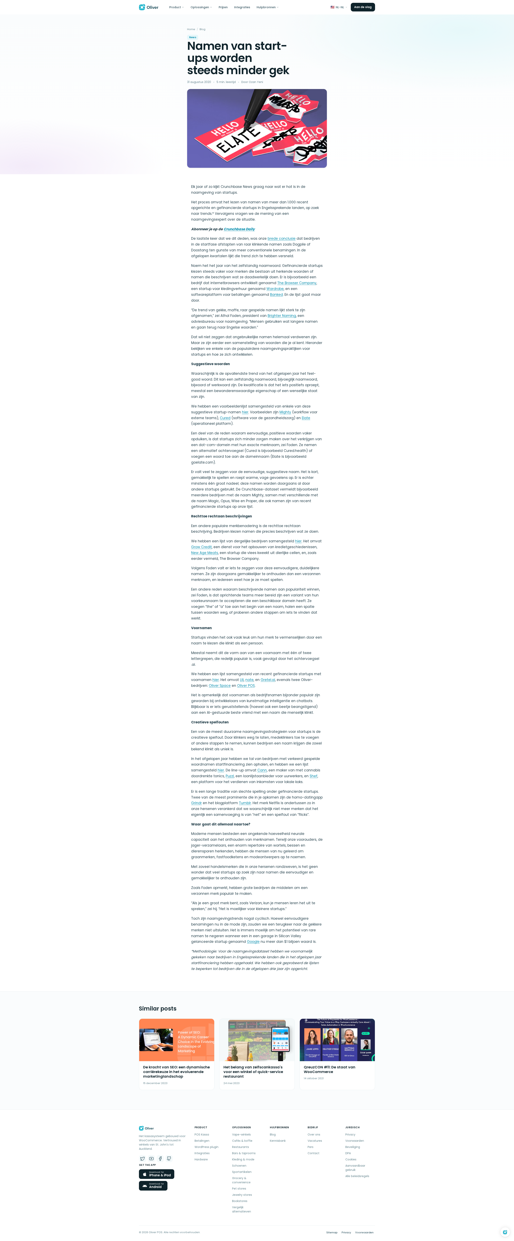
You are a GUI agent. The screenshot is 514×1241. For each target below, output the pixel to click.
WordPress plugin (206, 1147)
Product (175, 7)
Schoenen (239, 1166)
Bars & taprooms (244, 1153)
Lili (242, 679)
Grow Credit (201, 547)
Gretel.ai (268, 679)
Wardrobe (275, 288)
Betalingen (202, 1141)
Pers (310, 1147)
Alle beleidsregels (357, 1176)
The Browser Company (296, 283)
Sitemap (332, 1232)
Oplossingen (200, 7)
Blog (202, 29)
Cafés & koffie (242, 1141)
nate (249, 679)
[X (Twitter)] (142, 1158)
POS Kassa (202, 1134)
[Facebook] (160, 1158)
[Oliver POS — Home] (148, 7)
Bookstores (239, 1201)
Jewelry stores (242, 1195)
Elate (306, 418)
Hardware (201, 1159)
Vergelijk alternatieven (241, 1209)
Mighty (285, 412)
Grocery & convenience (241, 1180)
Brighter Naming (282, 315)
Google (253, 941)
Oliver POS (246, 685)
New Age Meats (204, 552)
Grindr (196, 803)
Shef (313, 776)
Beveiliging (352, 1147)
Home (191, 29)
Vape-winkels (241, 1134)
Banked (276, 294)
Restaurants (240, 1147)
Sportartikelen (242, 1172)
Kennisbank (278, 1141)
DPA (348, 1153)
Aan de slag (363, 7)
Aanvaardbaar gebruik (355, 1168)
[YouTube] (151, 1158)
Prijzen (223, 7)
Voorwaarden (354, 1141)
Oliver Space (220, 685)
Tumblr (245, 803)
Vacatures (315, 1141)
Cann (262, 770)
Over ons (314, 1134)
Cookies (350, 1159)
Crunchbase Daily (239, 229)
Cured (225, 418)
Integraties (242, 7)
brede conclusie (282, 238)
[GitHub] (169, 1158)
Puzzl (230, 776)
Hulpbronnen (266, 7)
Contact (313, 1153)
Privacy (350, 1134)
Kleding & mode (243, 1159)
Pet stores (239, 1189)
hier (245, 412)
